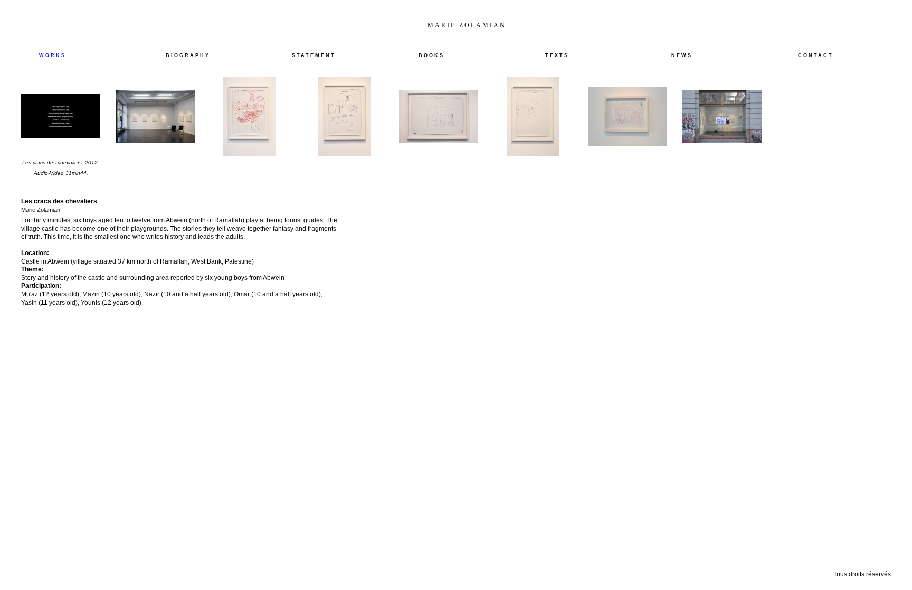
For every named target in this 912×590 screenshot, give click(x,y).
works (52, 55)
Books (431, 55)
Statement (314, 55)
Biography (188, 55)
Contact (815, 55)
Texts (557, 55)
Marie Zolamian (467, 25)
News (681, 55)
